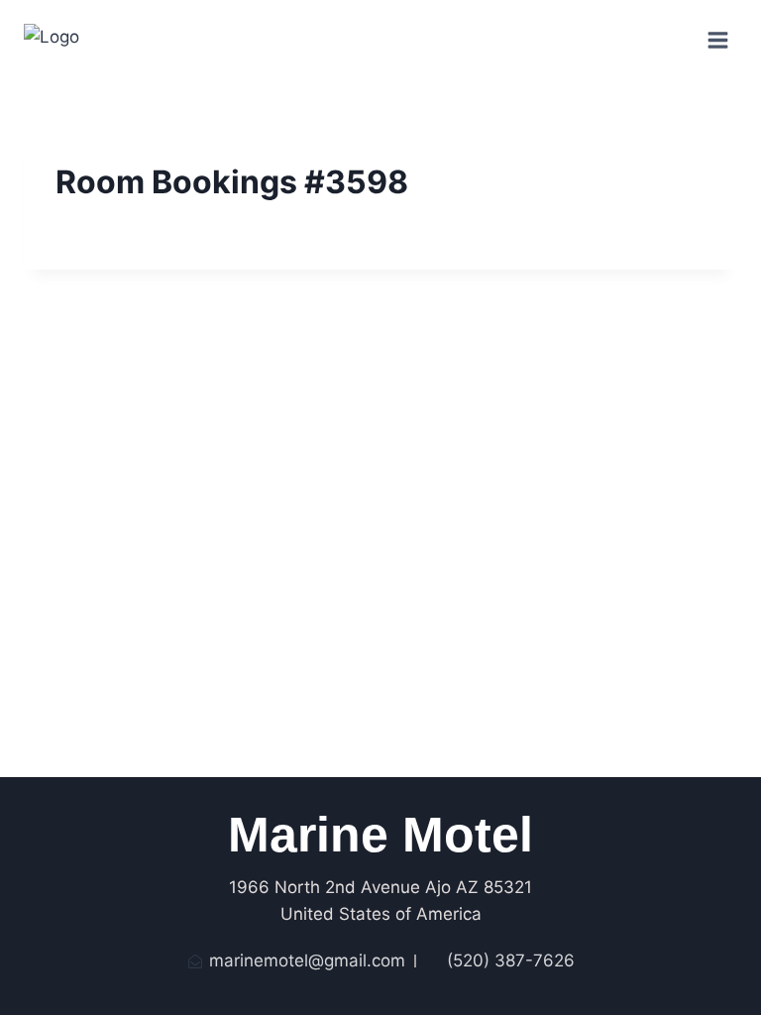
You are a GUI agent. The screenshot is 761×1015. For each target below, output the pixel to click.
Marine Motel (380, 834)
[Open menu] (717, 39)
